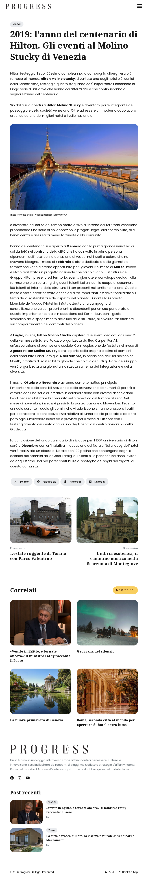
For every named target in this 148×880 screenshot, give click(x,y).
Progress (25, 872)
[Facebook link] (12, 778)
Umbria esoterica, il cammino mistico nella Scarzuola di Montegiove (112, 558)
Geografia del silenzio (95, 651)
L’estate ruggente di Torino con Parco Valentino (38, 555)
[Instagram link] (19, 778)
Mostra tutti (125, 590)
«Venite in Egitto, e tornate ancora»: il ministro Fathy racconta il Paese (40, 655)
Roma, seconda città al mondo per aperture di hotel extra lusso (106, 722)
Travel (51, 830)
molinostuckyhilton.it (55, 214)
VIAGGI (17, 24)
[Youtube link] (28, 778)
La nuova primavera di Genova (36, 720)
